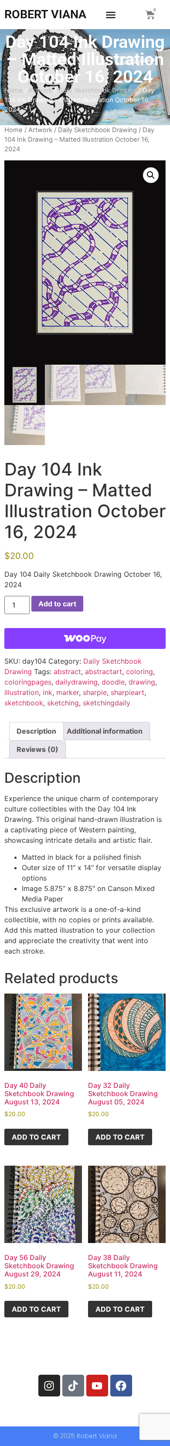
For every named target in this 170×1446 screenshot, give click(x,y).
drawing (142, 682)
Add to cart (57, 603)
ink (47, 692)
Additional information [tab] (105, 731)
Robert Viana (45, 14)
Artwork (40, 90)
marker (67, 692)
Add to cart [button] (36, 1137)
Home (13, 90)
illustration (21, 692)
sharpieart (127, 692)
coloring (139, 671)
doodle (113, 682)
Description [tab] (36, 731)
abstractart (103, 671)
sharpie (95, 692)
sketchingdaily (106, 702)
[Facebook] (121, 1385)
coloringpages (27, 682)
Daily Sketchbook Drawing (97, 90)
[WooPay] (85, 638)
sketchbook (23, 702)
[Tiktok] (73, 1385)
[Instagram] (49, 1385)
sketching (63, 702)
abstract (67, 671)
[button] (111, 15)
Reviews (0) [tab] (37, 749)
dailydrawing (76, 682)
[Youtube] (97, 1385)
